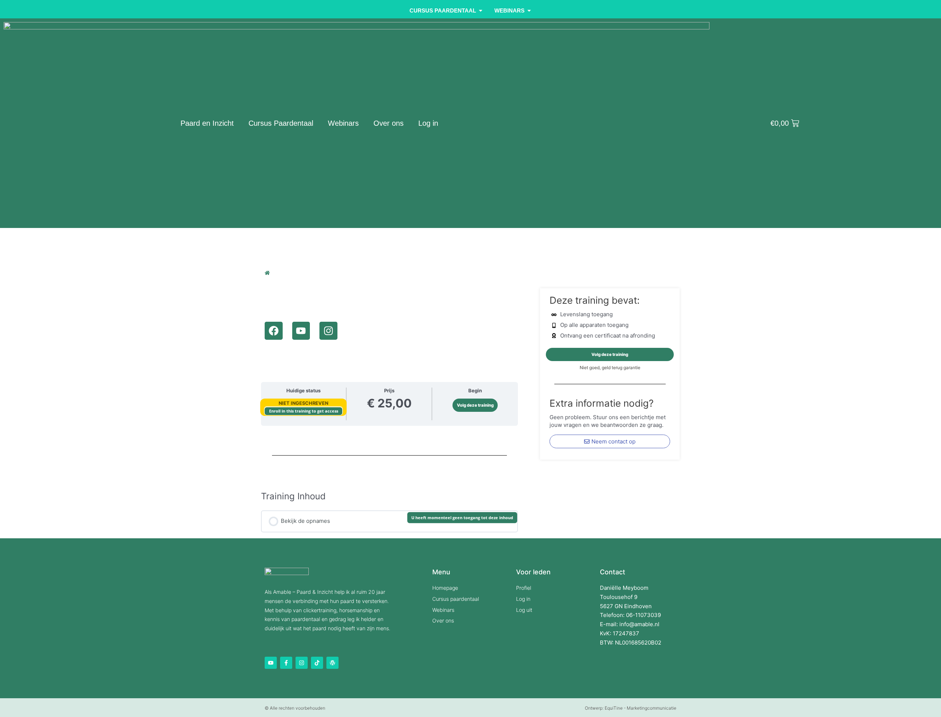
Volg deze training (475, 405)
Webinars (343, 123)
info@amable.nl (639, 624)
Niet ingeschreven (303, 403)
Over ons (388, 123)
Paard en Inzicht (207, 123)
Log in (428, 123)
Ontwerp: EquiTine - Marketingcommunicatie (630, 708)
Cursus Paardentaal (280, 123)
